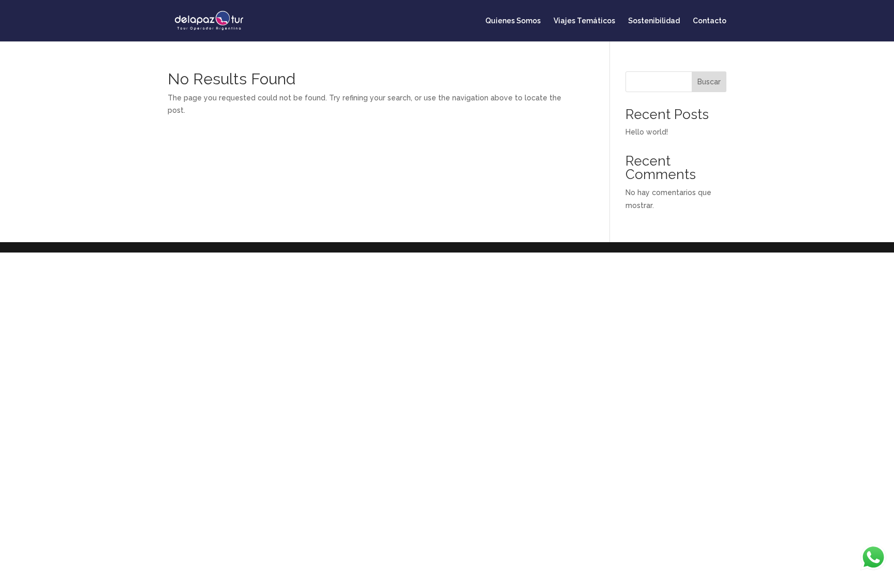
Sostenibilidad (654, 21)
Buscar (709, 82)
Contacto (709, 21)
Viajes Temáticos (584, 21)
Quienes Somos (513, 21)
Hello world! (646, 132)
